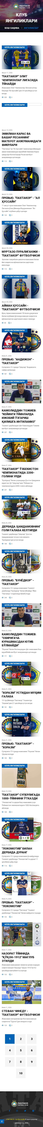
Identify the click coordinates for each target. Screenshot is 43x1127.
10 (20, 1073)
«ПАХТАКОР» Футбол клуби (15, 1119)
